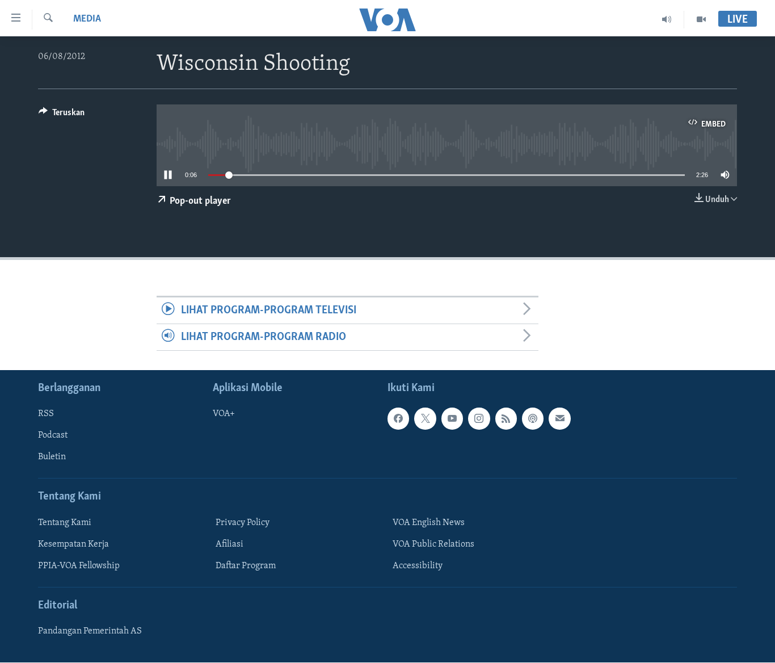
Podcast (53, 435)
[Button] (62, 115)
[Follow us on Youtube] (452, 419)
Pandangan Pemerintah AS (90, 631)
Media (87, 19)
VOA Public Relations (433, 544)
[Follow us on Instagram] (479, 419)
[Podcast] (533, 419)
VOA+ (224, 414)
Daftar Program (246, 565)
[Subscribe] (559, 419)
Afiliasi (229, 544)
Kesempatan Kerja (73, 544)
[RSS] (506, 419)
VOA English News (429, 522)
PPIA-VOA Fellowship (79, 565)
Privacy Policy (242, 522)
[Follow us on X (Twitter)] (425, 419)
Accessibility (418, 565)
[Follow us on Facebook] (398, 419)
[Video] (701, 19)
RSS (46, 414)
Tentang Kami (64, 522)
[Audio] (667, 19)
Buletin (52, 457)
